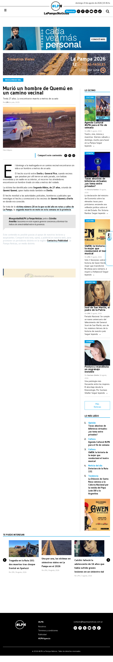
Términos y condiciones (48, 630)
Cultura (90, 97)
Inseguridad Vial (13, 80)
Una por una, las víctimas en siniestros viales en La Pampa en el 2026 (56, 562)
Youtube (91, 11)
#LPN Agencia (44, 638)
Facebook (83, 11)
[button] (4, 555)
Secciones (13, 10)
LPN (7, 102)
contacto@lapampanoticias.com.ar (88, 622)
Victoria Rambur (93, 190)
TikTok (100, 11)
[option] (23, 557)
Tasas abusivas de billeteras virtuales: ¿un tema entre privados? (96, 182)
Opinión (89, 153)
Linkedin (95, 11)
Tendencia (93, 475)
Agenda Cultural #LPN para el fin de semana (96, 125)
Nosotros (70, 11)
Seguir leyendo (100, 213)
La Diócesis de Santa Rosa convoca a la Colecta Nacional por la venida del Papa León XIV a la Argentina (98, 486)
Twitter (87, 11)
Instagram (78, 11)
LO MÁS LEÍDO (92, 415)
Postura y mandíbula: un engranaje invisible (97, 369)
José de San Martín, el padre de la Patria (97, 309)
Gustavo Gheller (93, 375)
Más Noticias (97, 405)
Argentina (90, 282)
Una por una (89, 70)
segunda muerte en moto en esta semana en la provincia (43, 209)
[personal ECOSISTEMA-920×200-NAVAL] (56, 49)
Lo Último (90, 90)
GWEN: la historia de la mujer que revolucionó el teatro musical (97, 249)
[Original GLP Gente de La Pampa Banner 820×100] (39, 276)
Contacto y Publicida (57, 240)
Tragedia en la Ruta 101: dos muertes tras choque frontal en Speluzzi (22, 564)
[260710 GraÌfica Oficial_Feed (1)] (97, 530)
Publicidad (42, 634)
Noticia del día (95, 465)
